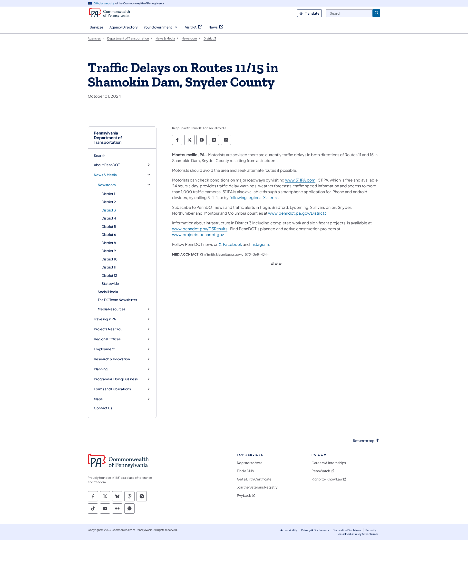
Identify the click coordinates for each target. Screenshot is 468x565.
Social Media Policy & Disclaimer (357, 534)
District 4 (109, 218)
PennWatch (321, 471)
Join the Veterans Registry (257, 487)
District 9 (109, 251)
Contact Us (103, 408)
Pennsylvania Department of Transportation (108, 138)
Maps (98, 399)
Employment (104, 349)
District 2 (109, 202)
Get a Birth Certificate (254, 479)
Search (99, 155)
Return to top (363, 441)
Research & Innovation (112, 359)
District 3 (109, 210)
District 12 (109, 275)
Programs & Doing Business (116, 379)
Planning (100, 369)
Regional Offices (107, 339)
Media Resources (112, 309)
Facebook (232, 244)
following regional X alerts (253, 197)
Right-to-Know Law (327, 479)
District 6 (109, 234)
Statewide (110, 283)
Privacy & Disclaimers (315, 530)
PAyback (244, 495)
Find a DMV (245, 471)
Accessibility (288, 530)
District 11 (109, 267)
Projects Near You (108, 329)
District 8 (109, 242)
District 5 (109, 226)
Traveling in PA (105, 319)
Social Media (108, 291)
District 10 (109, 259)
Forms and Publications (112, 389)
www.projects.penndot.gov (198, 234)
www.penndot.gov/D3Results (199, 228)
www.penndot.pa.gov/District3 (297, 213)
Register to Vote (250, 463)
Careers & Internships (329, 463)
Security (370, 530)
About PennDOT (107, 165)
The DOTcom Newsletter (117, 299)
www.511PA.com (300, 179)
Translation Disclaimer (347, 530)
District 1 (108, 194)
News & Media (105, 175)
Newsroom (107, 185)
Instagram (260, 244)
